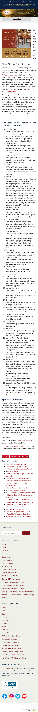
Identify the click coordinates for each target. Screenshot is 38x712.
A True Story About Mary (16, 509)
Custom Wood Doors (9, 639)
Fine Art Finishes (24, 440)
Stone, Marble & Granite (16, 490)
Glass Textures (7, 563)
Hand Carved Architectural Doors (14, 658)
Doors (4, 611)
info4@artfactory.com (23, 709)
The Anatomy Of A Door (10, 576)
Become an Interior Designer (17, 507)
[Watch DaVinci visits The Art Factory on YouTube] (19, 4)
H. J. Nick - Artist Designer (17, 464)
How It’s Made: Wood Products (13, 585)
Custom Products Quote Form (13, 582)
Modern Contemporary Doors (12, 652)
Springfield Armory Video (11, 579)
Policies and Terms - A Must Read (19, 516)
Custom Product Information (14, 446)
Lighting (5, 620)
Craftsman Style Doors (10, 642)
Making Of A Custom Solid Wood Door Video (18, 592)
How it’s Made (7, 560)
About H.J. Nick (7, 566)
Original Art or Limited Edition (18, 505)
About (4, 548)
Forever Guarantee (9, 570)
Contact (5, 554)
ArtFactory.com (7, 75)
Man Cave (5, 630)
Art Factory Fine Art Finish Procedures (22, 493)
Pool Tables (6, 633)
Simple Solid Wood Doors (11, 645)
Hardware (5, 617)
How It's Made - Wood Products (18, 478)
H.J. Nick (30, 89)
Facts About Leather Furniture (18, 488)
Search (26, 533)
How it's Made (12, 471)
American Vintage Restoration (18, 500)
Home (4, 544)
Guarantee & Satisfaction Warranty (20, 469)
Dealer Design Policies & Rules (18, 512)
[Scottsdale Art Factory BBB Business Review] (10, 685)
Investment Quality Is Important (18, 466)
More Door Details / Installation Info (20, 502)
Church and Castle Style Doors (13, 655)
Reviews (5, 551)
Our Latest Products (9, 573)
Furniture (5, 626)
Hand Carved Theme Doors (12, 648)
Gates (4, 614)
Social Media (6, 557)
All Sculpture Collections (11, 636)
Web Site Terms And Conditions (18, 514)
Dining (4, 623)
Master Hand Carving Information (19, 481)
